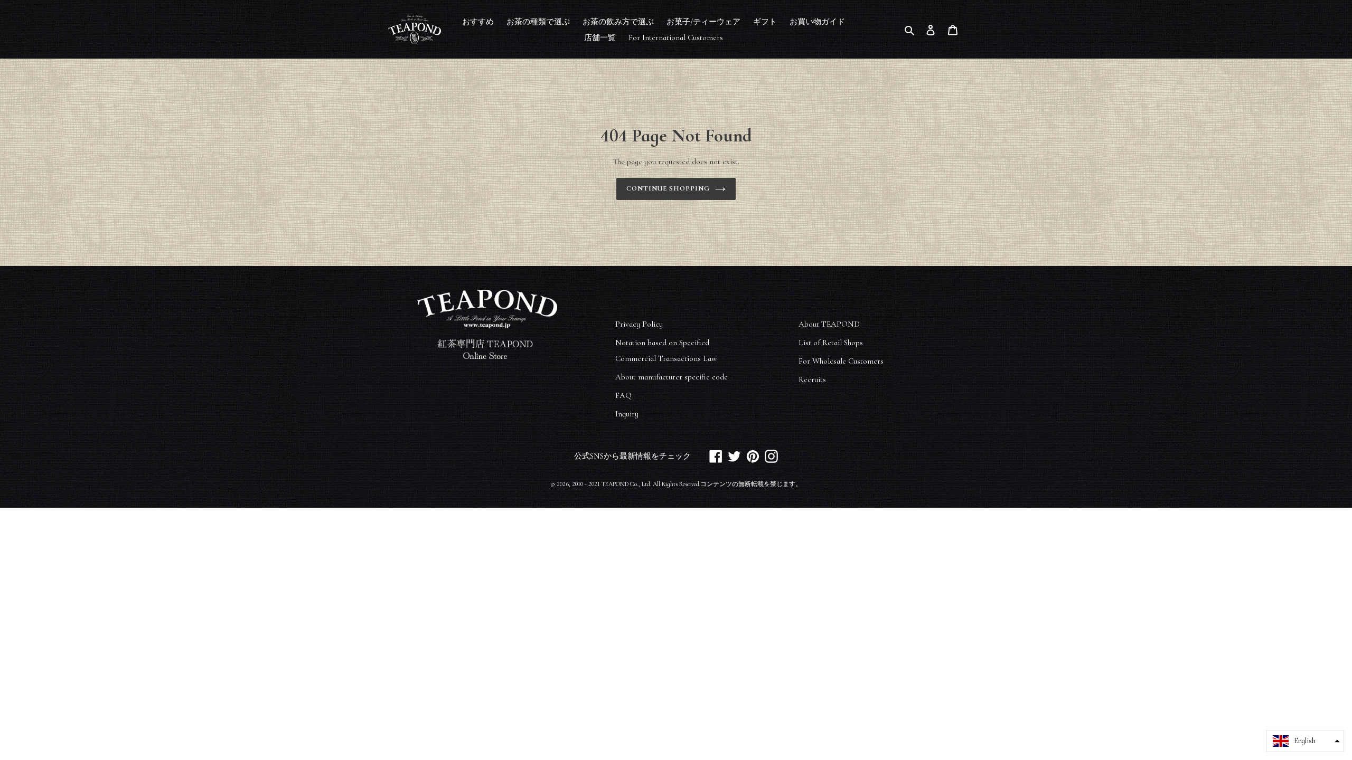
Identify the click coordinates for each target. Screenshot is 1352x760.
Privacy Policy (639, 324)
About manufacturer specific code (671, 377)
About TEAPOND (829, 324)
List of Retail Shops (831, 342)
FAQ (623, 395)
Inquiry (627, 414)
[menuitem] (478, 21)
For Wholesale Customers (841, 361)
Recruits (812, 379)
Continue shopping (668, 188)
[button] (1305, 741)
